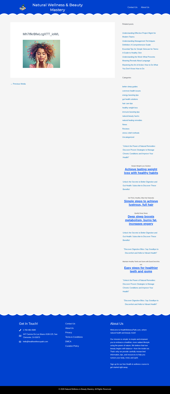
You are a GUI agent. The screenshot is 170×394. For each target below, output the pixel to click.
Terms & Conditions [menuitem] (74, 337)
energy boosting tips (130, 95)
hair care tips (127, 103)
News (124, 124)
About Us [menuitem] (69, 328)
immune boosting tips (131, 112)
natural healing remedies (132, 120)
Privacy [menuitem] (68, 332)
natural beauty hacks (130, 116)
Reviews (125, 129)
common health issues (131, 91)
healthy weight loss (130, 108)
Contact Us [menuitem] (70, 324)
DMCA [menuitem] (68, 341)
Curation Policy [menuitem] (72, 346)
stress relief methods (130, 133)
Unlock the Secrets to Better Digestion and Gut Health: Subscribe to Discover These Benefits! (140, 185)
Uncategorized (128, 137)
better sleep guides (130, 86)
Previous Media (18, 84)
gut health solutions (130, 99)
